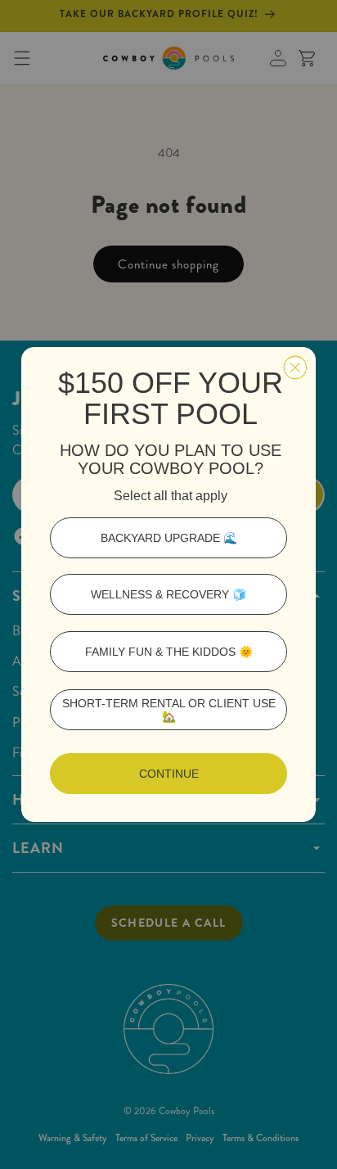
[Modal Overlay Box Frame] (168, 584)
